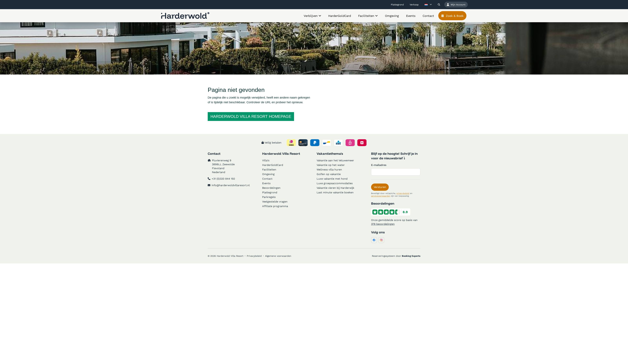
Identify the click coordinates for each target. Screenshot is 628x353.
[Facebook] (374, 240)
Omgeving (268, 174)
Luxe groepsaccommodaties (335, 183)
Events (266, 183)
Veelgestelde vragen (275, 201)
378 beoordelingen (383, 224)
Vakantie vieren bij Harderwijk (335, 187)
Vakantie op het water (331, 165)
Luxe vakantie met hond (332, 178)
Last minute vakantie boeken (335, 192)
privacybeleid (402, 193)
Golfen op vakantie (329, 174)
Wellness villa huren (329, 169)
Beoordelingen (271, 187)
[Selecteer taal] (428, 5)
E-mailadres (378, 165)
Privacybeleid (254, 256)
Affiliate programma (275, 206)
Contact (267, 178)
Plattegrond (269, 192)
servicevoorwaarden (380, 196)
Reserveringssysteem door (396, 256)
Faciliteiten (269, 169)
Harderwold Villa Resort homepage (250, 116)
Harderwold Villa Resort (281, 153)
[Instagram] (381, 240)
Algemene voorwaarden (278, 256)
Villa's (265, 160)
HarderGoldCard (272, 165)
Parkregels (269, 197)
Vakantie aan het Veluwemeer (335, 160)
